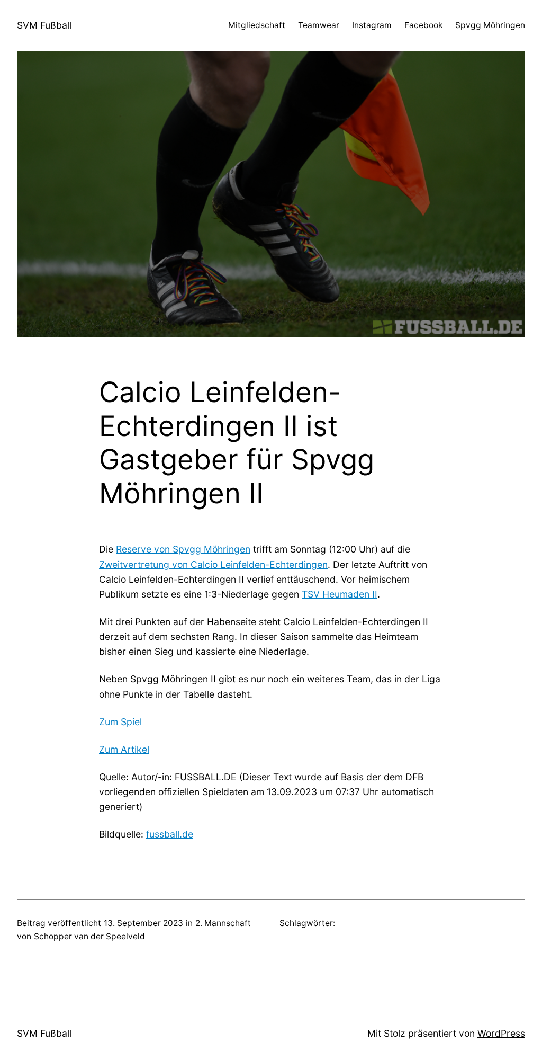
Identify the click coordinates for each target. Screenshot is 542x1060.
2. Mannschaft (223, 923)
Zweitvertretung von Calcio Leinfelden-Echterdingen (213, 564)
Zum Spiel (120, 721)
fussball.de (169, 834)
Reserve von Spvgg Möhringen (183, 549)
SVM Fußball (44, 25)
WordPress (501, 1033)
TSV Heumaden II (339, 594)
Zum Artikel (124, 749)
